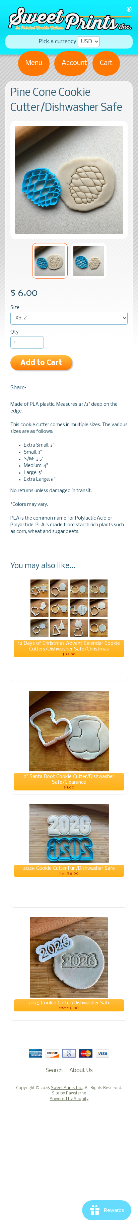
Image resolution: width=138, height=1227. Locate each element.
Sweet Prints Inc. (67, 1088)
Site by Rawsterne (69, 1093)
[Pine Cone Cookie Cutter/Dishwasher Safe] (50, 261)
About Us (81, 1070)
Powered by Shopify (69, 1099)
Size (14, 307)
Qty (14, 332)
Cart (106, 63)
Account (74, 63)
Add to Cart (41, 363)
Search (54, 1070)
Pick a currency (57, 42)
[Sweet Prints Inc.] (69, 28)
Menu (33, 63)
